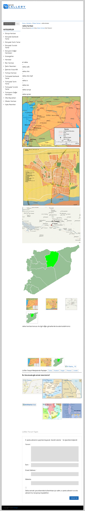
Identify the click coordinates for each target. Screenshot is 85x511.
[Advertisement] (41, 15)
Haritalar (29, 23)
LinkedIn (75, 370)
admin (32, 28)
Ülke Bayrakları (10, 98)
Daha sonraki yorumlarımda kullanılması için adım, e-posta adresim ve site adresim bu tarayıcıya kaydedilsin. (51, 492)
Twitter (50, 370)
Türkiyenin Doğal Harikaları (11, 93)
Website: (28, 479)
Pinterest (69, 370)
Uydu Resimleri (10, 104)
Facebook (56, 370)
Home (23, 23)
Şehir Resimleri (10, 66)
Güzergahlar (9, 56)
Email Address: (30, 470)
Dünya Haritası (10, 33)
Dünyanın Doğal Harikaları (10, 52)
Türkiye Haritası (10, 73)
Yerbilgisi (15, 508)
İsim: (27, 465)
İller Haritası (9, 63)
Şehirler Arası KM (11, 70)
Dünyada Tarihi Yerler (12, 42)
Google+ (63, 370)
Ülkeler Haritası (36, 23)
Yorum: (28, 444)
